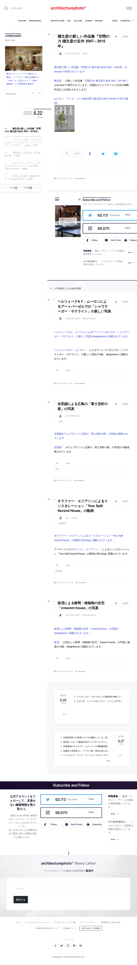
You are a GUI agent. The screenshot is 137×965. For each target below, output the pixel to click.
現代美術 (62, 523)
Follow (127, 215)
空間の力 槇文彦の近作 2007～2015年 (105, 80)
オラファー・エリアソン (84, 549)
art (67, 518)
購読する (20, 899)
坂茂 (56, 642)
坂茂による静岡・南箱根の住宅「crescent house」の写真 (23, 177)
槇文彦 (57, 80)
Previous (33, 93)
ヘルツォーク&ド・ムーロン (69, 350)
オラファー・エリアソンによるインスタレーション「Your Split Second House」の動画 (23, 165)
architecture (72, 54)
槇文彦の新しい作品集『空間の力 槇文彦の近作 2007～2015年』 (23, 130)
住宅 (60, 421)
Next (38, 93)
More (130, 252)
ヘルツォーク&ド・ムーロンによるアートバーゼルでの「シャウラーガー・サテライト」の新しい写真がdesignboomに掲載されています (91, 334)
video (74, 518)
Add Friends (116, 240)
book (85, 54)
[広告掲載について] (72, 199)
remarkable (89, 319)
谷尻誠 (57, 447)
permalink (81, 178)
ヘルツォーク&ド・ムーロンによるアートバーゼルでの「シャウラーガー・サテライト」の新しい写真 (23, 142)
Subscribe (97, 824)
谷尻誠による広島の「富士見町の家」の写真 (23, 154)
